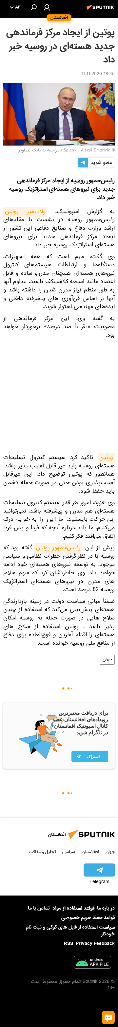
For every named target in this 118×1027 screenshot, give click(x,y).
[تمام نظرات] (108, 1017)
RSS (68, 943)
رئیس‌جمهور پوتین (58, 548)
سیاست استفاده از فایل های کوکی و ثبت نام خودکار (70, 931)
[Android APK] (92, 963)
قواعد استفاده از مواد (73, 908)
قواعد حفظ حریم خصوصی (88, 917)
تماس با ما (39, 908)
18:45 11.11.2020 (98, 74)
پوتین (106, 458)
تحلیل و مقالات (42, 852)
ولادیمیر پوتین (25, 212)
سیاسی (68, 852)
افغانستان (90, 852)
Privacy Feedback (95, 944)
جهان (107, 660)
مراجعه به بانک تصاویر (39, 151)
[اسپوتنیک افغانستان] (101, 10)
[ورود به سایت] (46, 7)
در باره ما (106, 908)
